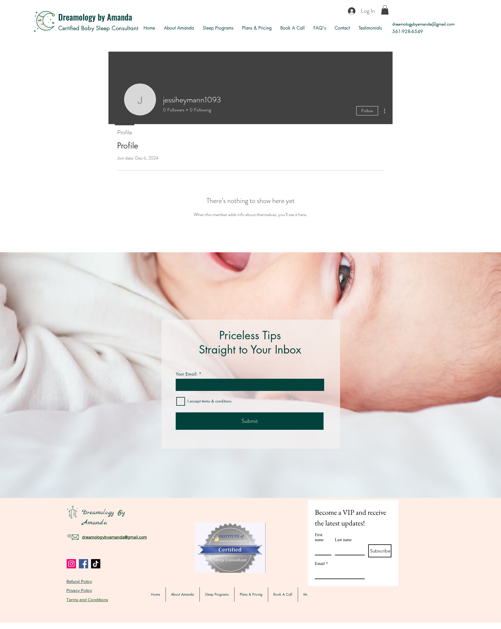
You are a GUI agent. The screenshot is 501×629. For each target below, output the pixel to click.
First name (319, 537)
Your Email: (186, 374)
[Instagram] (71, 563)
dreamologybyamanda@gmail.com (423, 24)
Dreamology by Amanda (95, 17)
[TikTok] (95, 563)
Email (321, 563)
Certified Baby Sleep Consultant (98, 28)
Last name (343, 539)
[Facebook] (83, 563)
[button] (385, 9)
